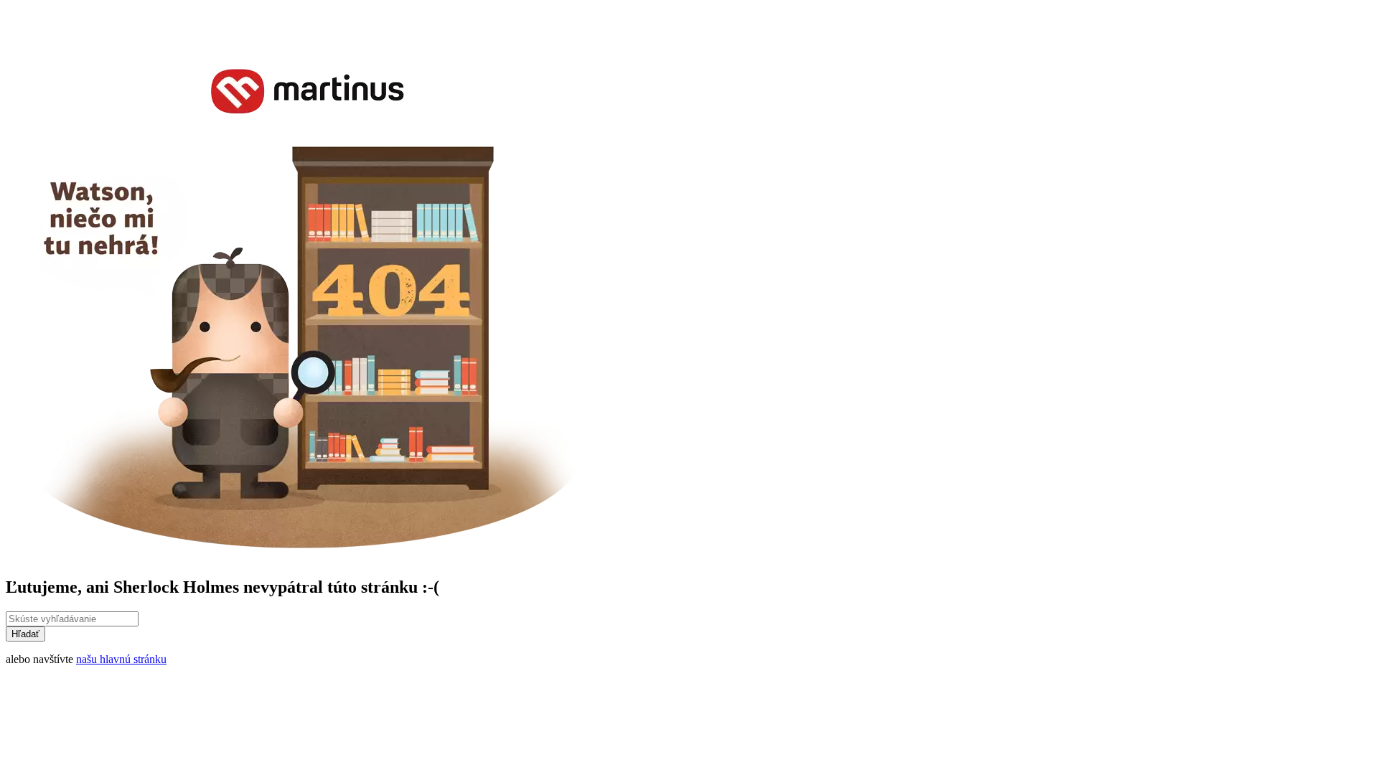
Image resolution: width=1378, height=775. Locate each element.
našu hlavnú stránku (121, 659)
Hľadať (25, 634)
